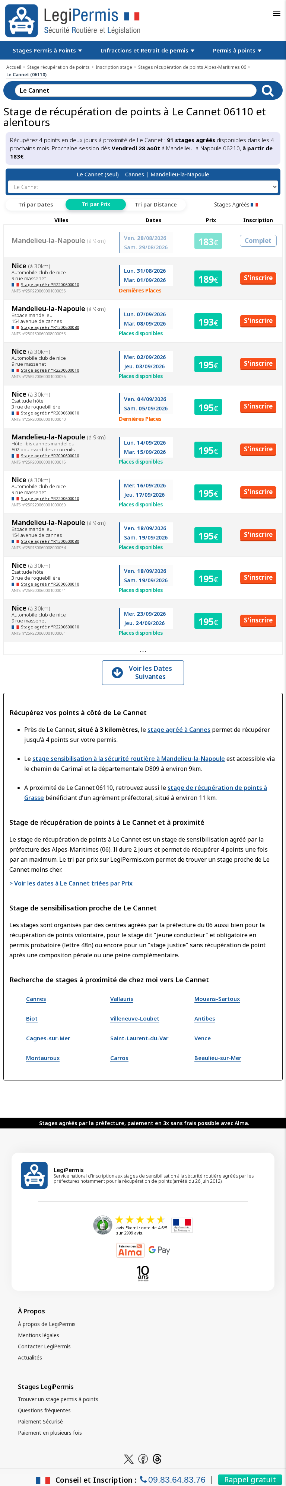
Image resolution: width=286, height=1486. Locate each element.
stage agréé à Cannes (178, 730)
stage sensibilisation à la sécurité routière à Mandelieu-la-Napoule (128, 759)
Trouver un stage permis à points (58, 1399)
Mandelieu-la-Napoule (179, 174)
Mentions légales (38, 1335)
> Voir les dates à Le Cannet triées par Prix (71, 883)
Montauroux (43, 1057)
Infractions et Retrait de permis (145, 50)
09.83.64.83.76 (177, 1480)
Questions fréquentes (44, 1410)
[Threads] (157, 1458)
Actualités (30, 1357)
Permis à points (235, 50)
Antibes (204, 1018)
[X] (129, 1458)
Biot (32, 1018)
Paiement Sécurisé (40, 1421)
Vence (202, 1038)
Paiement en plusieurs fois (50, 1432)
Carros (119, 1057)
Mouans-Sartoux (217, 998)
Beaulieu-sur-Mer (217, 1057)
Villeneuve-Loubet (134, 1018)
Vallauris (121, 998)
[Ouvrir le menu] (276, 13)
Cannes (134, 174)
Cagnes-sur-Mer (48, 1038)
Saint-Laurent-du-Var (139, 1038)
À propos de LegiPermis (47, 1324)
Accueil (13, 67)
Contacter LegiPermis (44, 1346)
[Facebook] (143, 1458)
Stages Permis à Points (45, 50)
